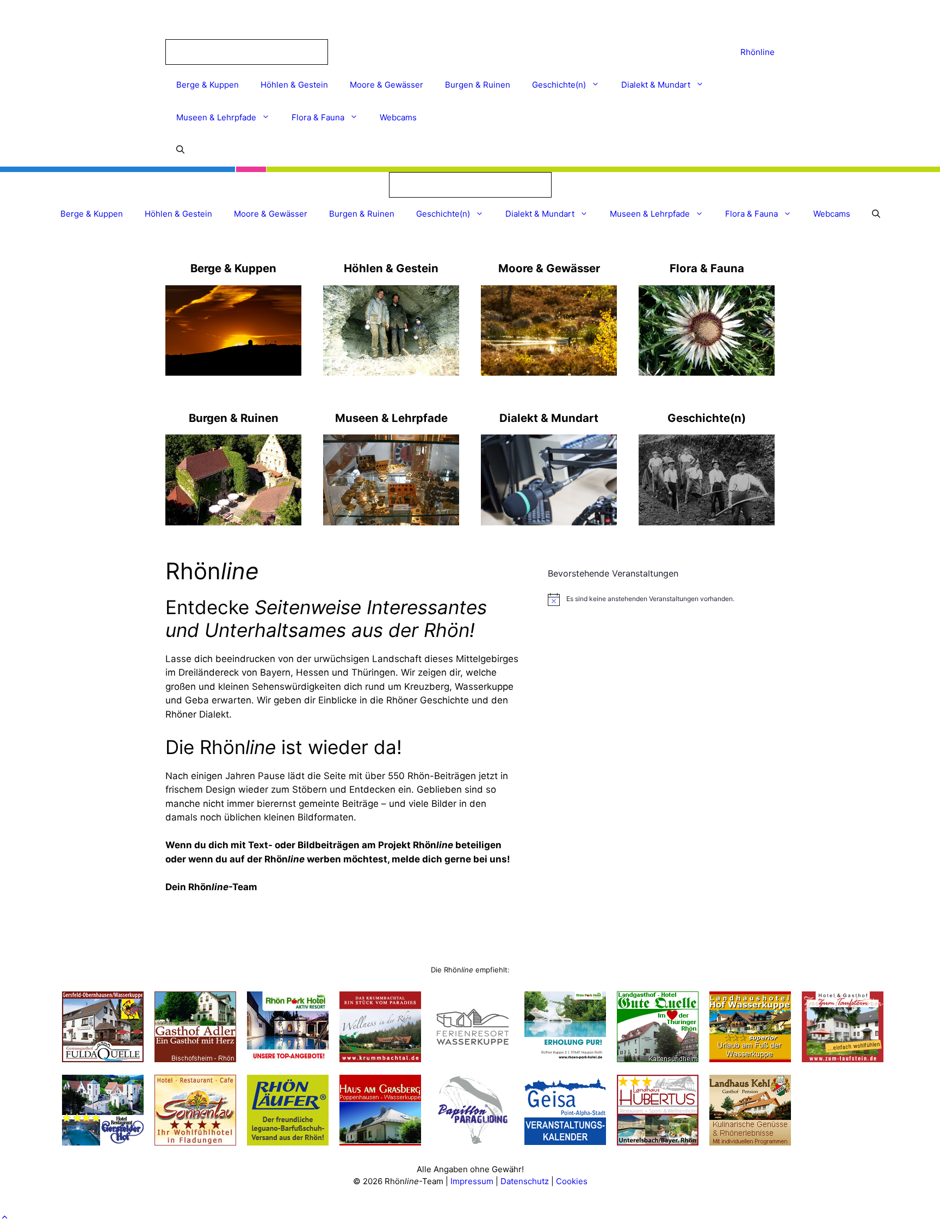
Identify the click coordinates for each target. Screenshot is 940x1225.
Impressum (473, 1181)
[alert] (656, 599)
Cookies (572, 1181)
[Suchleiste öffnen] (180, 150)
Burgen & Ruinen (477, 84)
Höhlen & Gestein (294, 84)
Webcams (398, 117)
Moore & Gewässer (386, 84)
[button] (4, 1217)
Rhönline (757, 52)
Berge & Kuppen (207, 84)
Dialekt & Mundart (655, 84)
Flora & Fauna (318, 117)
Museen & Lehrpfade (216, 117)
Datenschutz (524, 1181)
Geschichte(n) (559, 84)
